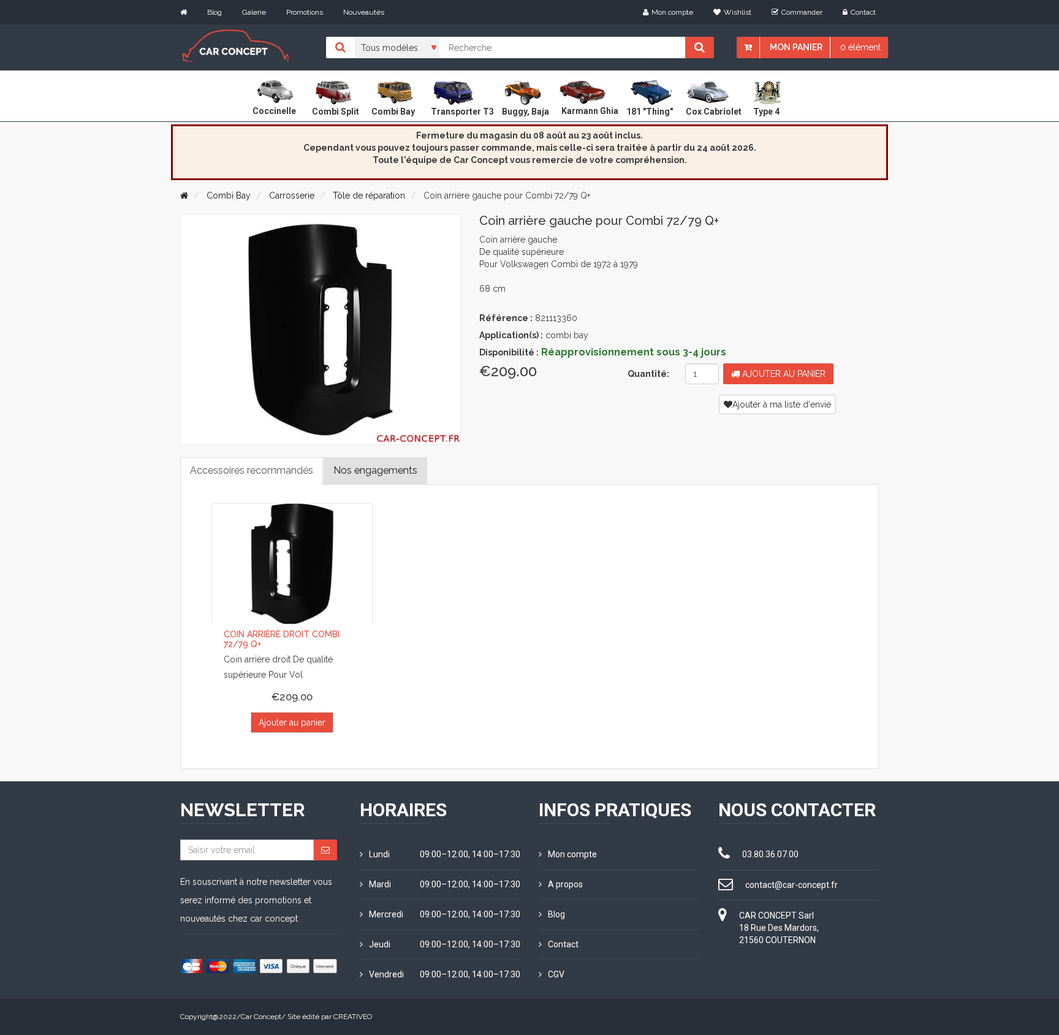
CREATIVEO (352, 1016)
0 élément (860, 47)
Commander (801, 12)
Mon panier (796, 47)
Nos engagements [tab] (375, 470)
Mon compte (672, 12)
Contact (863, 12)
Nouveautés (363, 12)
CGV (556, 974)
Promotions (304, 12)
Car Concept (261, 1016)
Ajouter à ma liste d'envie (781, 404)
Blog (214, 12)
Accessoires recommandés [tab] (251, 470)
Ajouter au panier (783, 374)
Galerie (254, 12)
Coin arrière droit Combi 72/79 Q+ (282, 638)
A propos (565, 884)
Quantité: (648, 374)
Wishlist (737, 12)
